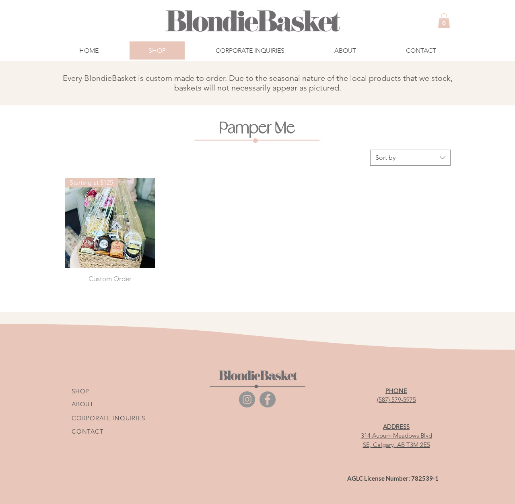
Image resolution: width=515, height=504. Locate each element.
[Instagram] (247, 399)
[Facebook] (268, 399)
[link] (444, 20)
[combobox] (410, 158)
